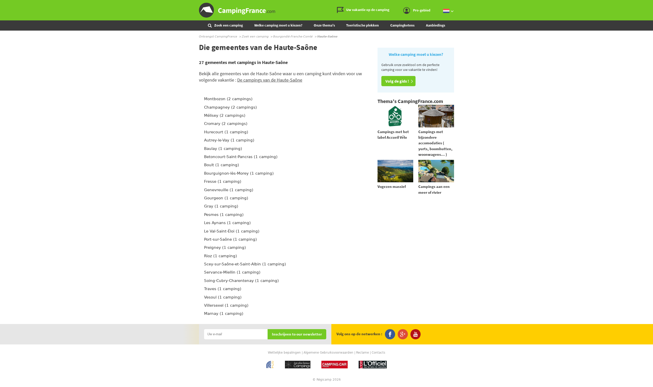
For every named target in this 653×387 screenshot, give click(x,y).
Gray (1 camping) (221, 206)
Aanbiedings (435, 25)
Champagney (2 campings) (230, 107)
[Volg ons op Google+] (403, 334)
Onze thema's (324, 25)
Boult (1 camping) (221, 165)
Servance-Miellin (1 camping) (232, 272)
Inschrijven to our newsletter (297, 334)
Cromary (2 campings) (225, 123)
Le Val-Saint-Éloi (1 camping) (231, 231)
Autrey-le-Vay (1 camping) (229, 140)
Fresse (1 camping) (222, 181)
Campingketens (402, 25)
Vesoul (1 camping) (223, 297)
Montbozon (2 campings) (228, 99)
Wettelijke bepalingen (284, 352)
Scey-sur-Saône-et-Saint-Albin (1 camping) (245, 264)
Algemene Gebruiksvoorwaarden (328, 352)
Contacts (378, 352)
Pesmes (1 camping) (224, 214)
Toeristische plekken (362, 25)
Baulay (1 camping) (223, 148)
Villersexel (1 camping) (226, 305)
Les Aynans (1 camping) (227, 223)
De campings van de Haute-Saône (269, 80)
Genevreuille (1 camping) (228, 190)
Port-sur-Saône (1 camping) (230, 239)
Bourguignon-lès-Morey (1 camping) (239, 173)
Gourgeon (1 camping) (226, 198)
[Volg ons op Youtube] (415, 334)
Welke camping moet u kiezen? (278, 25)
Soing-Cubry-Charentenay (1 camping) (241, 280)
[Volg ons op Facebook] (390, 334)
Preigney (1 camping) (225, 247)
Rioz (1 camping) (220, 256)
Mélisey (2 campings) (224, 115)
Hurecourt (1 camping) (226, 132)
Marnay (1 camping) (223, 313)
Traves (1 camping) (222, 289)
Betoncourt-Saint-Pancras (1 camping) (241, 156)
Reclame (362, 352)
